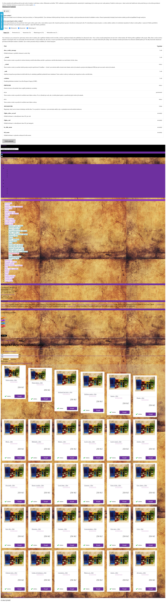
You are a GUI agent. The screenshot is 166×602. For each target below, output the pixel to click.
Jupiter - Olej (140, 441)
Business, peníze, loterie (15, 226)
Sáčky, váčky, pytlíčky (11, 269)
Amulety (7, 205)
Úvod (2, 340)
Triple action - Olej (11, 380)
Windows (4, 316)
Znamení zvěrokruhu (14, 257)
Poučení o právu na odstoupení (16, 170)
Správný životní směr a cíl (16, 248)
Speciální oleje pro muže (15, 245)
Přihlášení (4, 158)
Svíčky (10, 188)
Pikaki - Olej (140, 398)
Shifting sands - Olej (90, 394)
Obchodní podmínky (10, 168)
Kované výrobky (10, 222)
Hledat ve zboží (8, 154)
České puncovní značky (14, 173)
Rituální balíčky (9, 264)
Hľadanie (4, 145)
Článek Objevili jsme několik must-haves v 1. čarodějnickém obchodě (93, 304)
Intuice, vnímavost (14, 229)
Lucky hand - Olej (115, 441)
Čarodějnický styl (10, 212)
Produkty (10, 193)
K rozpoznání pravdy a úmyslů (17, 231)
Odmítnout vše (6, 6)
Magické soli (8, 260)
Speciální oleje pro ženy (15, 246)
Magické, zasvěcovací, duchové (18, 234)
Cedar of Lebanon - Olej (39, 573)
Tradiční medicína (10, 276)
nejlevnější (4, 363)
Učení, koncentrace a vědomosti (18, 251)
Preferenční (14, 28)
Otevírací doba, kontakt (11, 180)
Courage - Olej (62, 529)
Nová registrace (12, 158)
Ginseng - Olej (88, 485)
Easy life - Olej (10, 529)
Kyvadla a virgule (10, 220)
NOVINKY (8, 203)
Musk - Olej (9, 441)
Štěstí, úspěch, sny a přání (16, 250)
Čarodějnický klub (10, 183)
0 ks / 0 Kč (4, 160)
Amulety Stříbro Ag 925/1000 (14, 207)
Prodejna (10, 192)
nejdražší (10, 363)
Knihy (6, 217)
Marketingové (32, 28)
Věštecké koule (9, 219)
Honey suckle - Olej (38, 485)
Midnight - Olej (36, 441)
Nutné (6, 28)
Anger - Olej (114, 573)
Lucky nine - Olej (89, 441)
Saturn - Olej (114, 396)
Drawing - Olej (36, 529)
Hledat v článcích (8, 156)
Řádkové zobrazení (10, 351)
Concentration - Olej (90, 529)
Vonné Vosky (9, 281)
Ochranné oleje (13, 236)
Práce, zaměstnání (13, 239)
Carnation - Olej (63, 573)
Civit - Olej (140, 529)
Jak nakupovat (12, 177)
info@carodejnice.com (8, 294)
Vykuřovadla (8, 279)
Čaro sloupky (8, 197)
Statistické (22, 28)
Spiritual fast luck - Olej (65, 392)
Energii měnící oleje (14, 227)
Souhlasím (13, 6)
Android (6, 321)
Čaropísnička (5, 304)
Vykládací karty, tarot (14, 190)
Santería (7, 270)
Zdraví (10, 255)
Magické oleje (9, 224)
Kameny (7, 215)
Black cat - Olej (89, 573)
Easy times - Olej (142, 485)
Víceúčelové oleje (13, 253)
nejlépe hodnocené (25, 363)
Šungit (7, 274)
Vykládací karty (9, 277)
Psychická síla (12, 241)
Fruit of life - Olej (115, 485)
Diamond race (71, 306)
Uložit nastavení (9, 141)
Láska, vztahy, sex (14, 232)
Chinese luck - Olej (11, 573)
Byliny (7, 210)
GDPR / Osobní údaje (14, 175)
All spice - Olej (141, 573)
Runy (6, 267)
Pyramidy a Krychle (11, 262)
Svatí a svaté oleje (13, 258)
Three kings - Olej (37, 383)
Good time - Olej (63, 485)
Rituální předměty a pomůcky (14, 265)
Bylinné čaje (8, 208)
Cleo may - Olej (115, 529)
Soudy (10, 243)
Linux (6, 319)
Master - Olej (62, 441)
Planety (10, 238)
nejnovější (16, 363)
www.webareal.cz (6, 593)
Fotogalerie (8, 186)
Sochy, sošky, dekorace (12, 213)
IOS (5, 324)
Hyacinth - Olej (10, 485)
